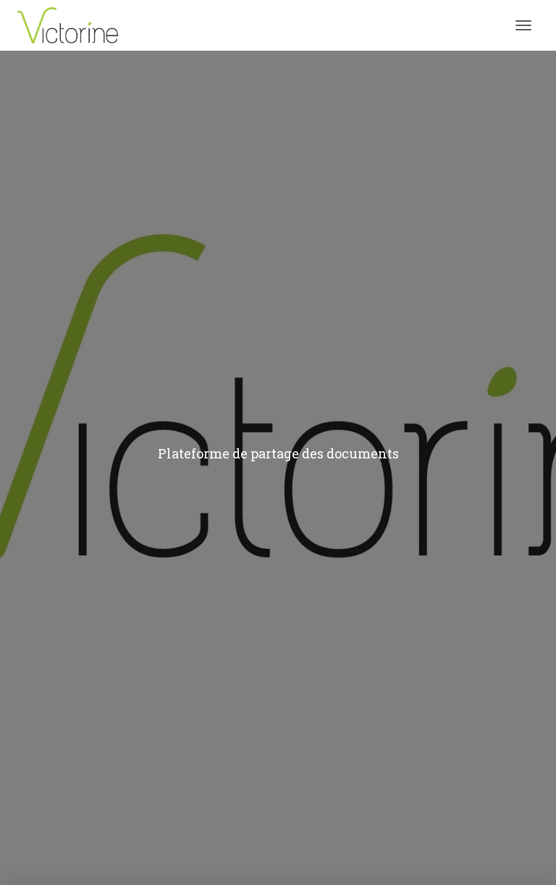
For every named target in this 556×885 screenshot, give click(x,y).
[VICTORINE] (73, 25)
